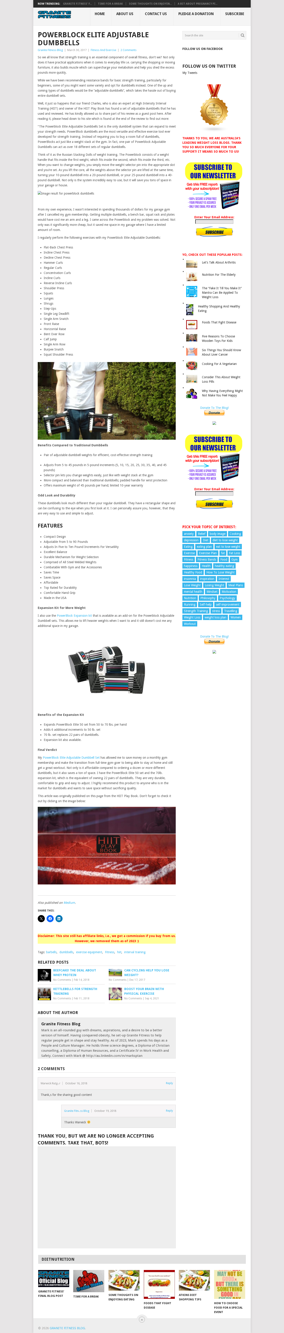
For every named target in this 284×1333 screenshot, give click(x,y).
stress (216, 611)
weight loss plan (215, 617)
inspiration (207, 579)
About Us (124, 14)
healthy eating (224, 566)
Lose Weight (192, 585)
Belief (201, 534)
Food (223, 559)
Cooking (235, 534)
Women (236, 617)
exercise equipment (89, 952)
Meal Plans (235, 585)
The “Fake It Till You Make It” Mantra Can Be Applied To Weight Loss (222, 292)
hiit (119, 952)
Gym (234, 559)
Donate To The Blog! (214, 408)
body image (217, 534)
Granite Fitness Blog (50, 50)
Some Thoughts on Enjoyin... (150, 3)
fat (223, 553)
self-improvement (227, 604)
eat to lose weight (228, 546)
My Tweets (189, 73)
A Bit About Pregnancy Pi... (197, 3)
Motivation (229, 591)
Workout (190, 624)
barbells (51, 952)
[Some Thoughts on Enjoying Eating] (124, 1280)
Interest (224, 579)
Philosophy (207, 598)
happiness (190, 566)
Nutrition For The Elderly (219, 274)
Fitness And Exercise (103, 50)
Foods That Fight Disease (219, 322)
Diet (205, 540)
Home (100, 14)
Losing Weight (214, 585)
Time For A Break (110, 3)
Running (189, 604)
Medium (69, 902)
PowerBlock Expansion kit (74, 615)
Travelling (230, 611)
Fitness (109, 952)
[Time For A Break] (88, 1281)
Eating (188, 546)
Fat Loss (234, 553)
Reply (169, 1083)
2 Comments (128, 50)
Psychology (227, 598)
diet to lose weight (225, 540)
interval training (135, 952)
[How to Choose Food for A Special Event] (229, 1284)
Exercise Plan (208, 553)
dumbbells (66, 952)
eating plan (204, 546)
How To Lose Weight (220, 572)
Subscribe (234, 14)
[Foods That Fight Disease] (159, 1284)
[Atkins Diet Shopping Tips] (194, 1280)
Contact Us (156, 14)
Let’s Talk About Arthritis (219, 262)
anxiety (189, 534)
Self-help (206, 604)
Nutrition (190, 598)
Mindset (212, 591)
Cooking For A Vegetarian (219, 364)
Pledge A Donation (196, 14)
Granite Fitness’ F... (77, 3)
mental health (193, 591)
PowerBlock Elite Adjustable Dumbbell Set (71, 757)
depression (191, 540)
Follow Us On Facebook (202, 49)
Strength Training (196, 611)
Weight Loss (192, 617)
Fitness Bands (206, 559)
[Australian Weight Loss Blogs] (214, 131)
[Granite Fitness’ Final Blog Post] (53, 1278)
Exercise (189, 553)
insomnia (190, 579)
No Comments (62, 979)
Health (206, 566)
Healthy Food (193, 572)
